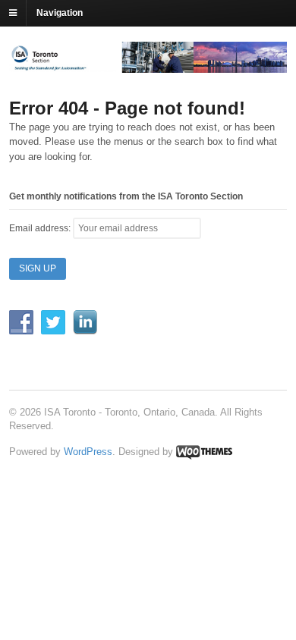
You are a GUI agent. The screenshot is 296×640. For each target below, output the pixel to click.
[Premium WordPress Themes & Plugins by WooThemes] (204, 451)
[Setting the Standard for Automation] (148, 66)
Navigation (59, 13)
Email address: (41, 228)
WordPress (88, 451)
